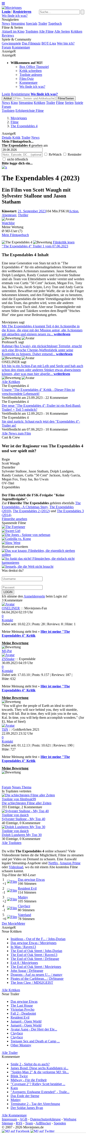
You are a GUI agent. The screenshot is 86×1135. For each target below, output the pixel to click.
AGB (23, 1119)
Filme (60, 103)
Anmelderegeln (34, 596)
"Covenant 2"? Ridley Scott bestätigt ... (38, 1084)
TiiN (5, 729)
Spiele (79, 103)
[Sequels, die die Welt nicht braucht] (27, 566)
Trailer (42, 23)
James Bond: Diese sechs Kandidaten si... (39, 1068)
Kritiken (76, 31)
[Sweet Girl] (43, 531)
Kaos (14, 1088)
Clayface (24, 906)
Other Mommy (21, 1045)
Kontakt (7, 620)
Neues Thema (21, 787)
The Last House (22, 1005)
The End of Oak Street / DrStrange (35, 959)
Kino (14, 103)
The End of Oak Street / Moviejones (36, 967)
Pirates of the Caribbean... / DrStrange (37, 978)
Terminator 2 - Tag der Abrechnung (35, 1104)
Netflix (53, 863)
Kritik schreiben (30, 71)
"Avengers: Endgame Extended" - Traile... (40, 1092)
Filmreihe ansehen (14, 519)
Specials (31, 23)
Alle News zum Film (16, 433)
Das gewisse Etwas (31, 879)
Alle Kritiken (11, 382)
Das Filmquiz (31, 43)
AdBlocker (43, 1123)
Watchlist (8, 223)
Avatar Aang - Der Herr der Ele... (34, 1029)
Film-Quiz (26, 78)
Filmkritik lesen (64, 242)
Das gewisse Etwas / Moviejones (33, 943)
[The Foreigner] (43, 527)
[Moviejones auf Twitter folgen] (42, 1131)
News (6, 23)
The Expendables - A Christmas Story (41, 505)
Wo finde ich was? (15, 15)
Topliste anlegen (30, 75)
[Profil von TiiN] (8, 725)
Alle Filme (46, 31)
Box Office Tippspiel (34, 67)
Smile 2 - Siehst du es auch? (30, 1064)
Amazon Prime (70, 863)
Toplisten (31, 31)
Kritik (16, 137)
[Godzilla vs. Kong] (43, 539)
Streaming (18, 23)
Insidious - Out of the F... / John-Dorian (38, 939)
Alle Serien (62, 31)
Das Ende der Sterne (25, 1096)
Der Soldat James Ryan (27, 1108)
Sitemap (7, 1123)
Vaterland (24, 915)
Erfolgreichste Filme (29, 110)
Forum (6, 47)
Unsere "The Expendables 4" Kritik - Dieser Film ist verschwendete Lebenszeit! (38, 392)
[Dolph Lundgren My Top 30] (23, 827)
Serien (69, 103)
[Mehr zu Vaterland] (12, 917)
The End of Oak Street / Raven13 (34, 955)
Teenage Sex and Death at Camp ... (35, 1041)
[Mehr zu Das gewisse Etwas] (12, 881)
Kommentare (21, 47)
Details (6, 137)
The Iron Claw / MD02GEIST (32, 982)
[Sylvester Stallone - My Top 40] (25, 811)
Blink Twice (19, 1076)
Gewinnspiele (11, 43)
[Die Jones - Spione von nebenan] (43, 535)
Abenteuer (9, 215)
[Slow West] (43, 543)
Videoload (16, 867)
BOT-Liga (48, 43)
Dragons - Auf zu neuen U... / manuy (36, 974)
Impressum (9, 1119)
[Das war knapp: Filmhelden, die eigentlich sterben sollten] (43, 554)
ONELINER (11, 608)
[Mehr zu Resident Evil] (12, 890)
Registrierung (20, 94)
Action (73, 211)
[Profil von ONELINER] (8, 604)
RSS (19, 1123)
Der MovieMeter (13, 923)
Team (29, 1123)
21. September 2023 (32, 211)
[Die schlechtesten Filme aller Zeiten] (28, 795)
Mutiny (23, 897)
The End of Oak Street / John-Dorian (36, 951)
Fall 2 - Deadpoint (23, 1013)
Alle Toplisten (11, 843)
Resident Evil (27, 888)
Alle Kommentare (14, 1115)
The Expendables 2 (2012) (31, 511)
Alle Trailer (10, 1053)
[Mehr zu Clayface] (12, 908)
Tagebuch (55, 23)
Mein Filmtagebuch (15, 235)
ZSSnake (8, 659)
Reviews (8, 35)
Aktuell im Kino (13, 31)
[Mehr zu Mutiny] (12, 899)
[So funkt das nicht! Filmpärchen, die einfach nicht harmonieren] (43, 562)
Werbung (70, 1119)
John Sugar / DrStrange (27, 971)
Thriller (23, 215)
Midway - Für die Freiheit (29, 1080)
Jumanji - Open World (26, 1021)
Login (6, 94)
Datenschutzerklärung (45, 1119)
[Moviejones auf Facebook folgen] (16, 1131)
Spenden (60, 1123)
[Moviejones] (12, 7)
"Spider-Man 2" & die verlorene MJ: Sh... (40, 1072)
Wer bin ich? (66, 43)
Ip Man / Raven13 (23, 947)
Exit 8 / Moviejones (24, 963)
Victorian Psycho (22, 1009)
